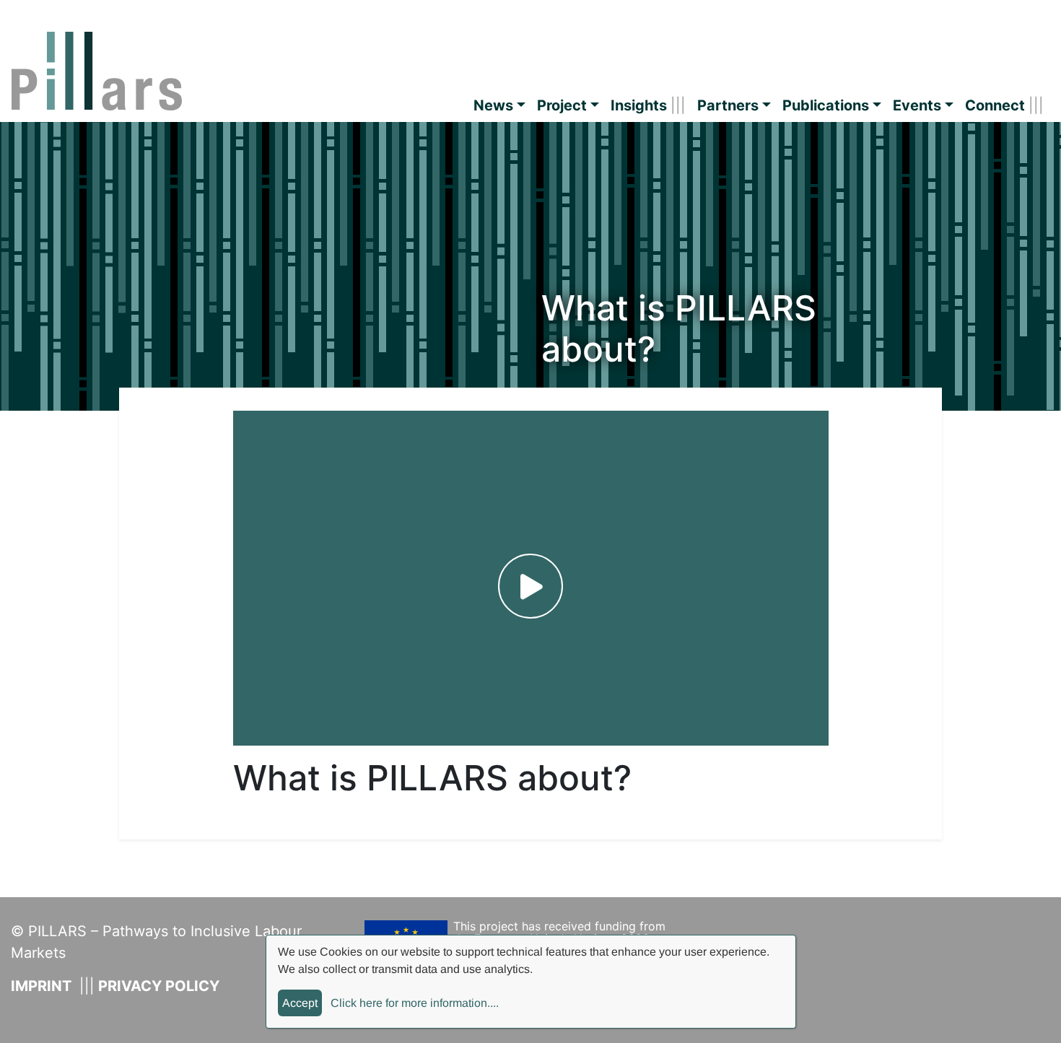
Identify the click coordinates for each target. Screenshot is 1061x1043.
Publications (825, 105)
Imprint (41, 986)
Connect (995, 105)
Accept (300, 1003)
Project (562, 105)
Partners (728, 105)
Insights (639, 105)
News (493, 105)
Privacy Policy (158, 986)
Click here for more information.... (415, 1003)
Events (917, 105)
